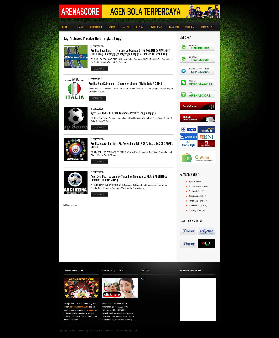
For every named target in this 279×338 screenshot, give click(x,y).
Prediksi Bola (194, 206)
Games (111, 27)
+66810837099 (119, 310)
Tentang (78, 27)
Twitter (144, 279)
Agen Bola (193, 181)
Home (65, 27)
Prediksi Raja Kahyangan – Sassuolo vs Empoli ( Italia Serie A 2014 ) (125, 83)
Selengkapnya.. (99, 68)
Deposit (140, 27)
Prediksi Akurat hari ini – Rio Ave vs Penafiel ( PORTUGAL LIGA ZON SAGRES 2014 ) (132, 145)
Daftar (125, 27)
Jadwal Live (207, 27)
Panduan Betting (196, 201)
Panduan (174, 27)
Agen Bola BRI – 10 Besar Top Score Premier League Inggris (123, 113)
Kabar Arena (194, 196)
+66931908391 (121, 304)
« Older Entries (70, 205)
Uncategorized (195, 210)
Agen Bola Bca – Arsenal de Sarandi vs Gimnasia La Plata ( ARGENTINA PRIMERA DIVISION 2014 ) (129, 178)
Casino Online (195, 191)
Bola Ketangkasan (197, 186)
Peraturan (96, 27)
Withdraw (157, 27)
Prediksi (189, 27)
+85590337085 (121, 307)
